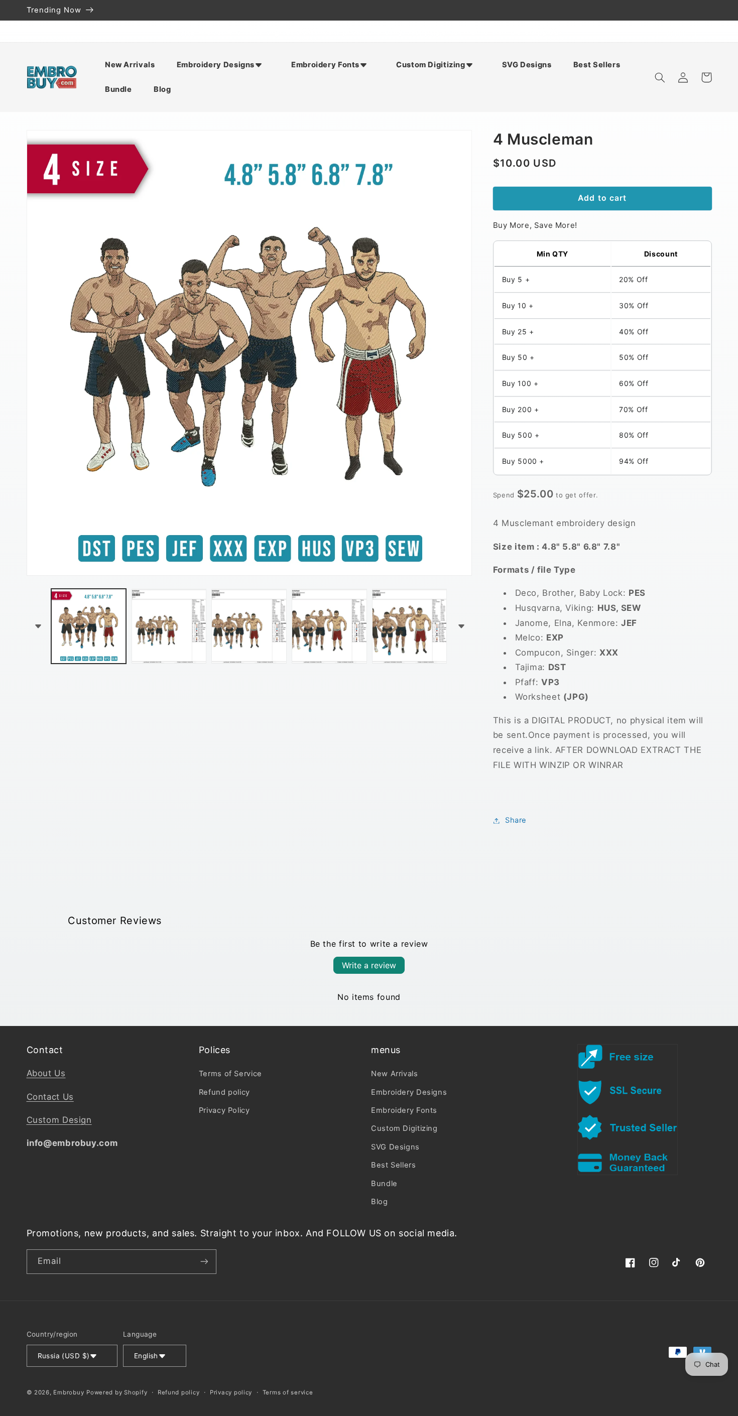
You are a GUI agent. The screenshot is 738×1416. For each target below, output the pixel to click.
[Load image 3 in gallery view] (248, 626)
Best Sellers (393, 1165)
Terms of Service (230, 1073)
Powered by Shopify (116, 1392)
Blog (379, 1201)
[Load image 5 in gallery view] (409, 626)
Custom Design (59, 1120)
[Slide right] (461, 626)
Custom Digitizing (404, 1128)
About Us (46, 1073)
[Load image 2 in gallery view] (169, 626)
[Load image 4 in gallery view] (329, 626)
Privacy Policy (224, 1110)
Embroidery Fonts (404, 1110)
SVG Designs (395, 1146)
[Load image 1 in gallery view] (88, 626)
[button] (223, 65)
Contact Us (50, 1097)
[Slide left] (38, 626)
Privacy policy (231, 1392)
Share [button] (516, 820)
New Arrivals (394, 1073)
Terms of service (288, 1392)
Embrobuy (68, 1392)
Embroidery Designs (409, 1092)
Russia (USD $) (64, 1356)
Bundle (384, 1183)
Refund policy (224, 1092)
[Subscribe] (203, 1261)
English (146, 1356)
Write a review (369, 965)
